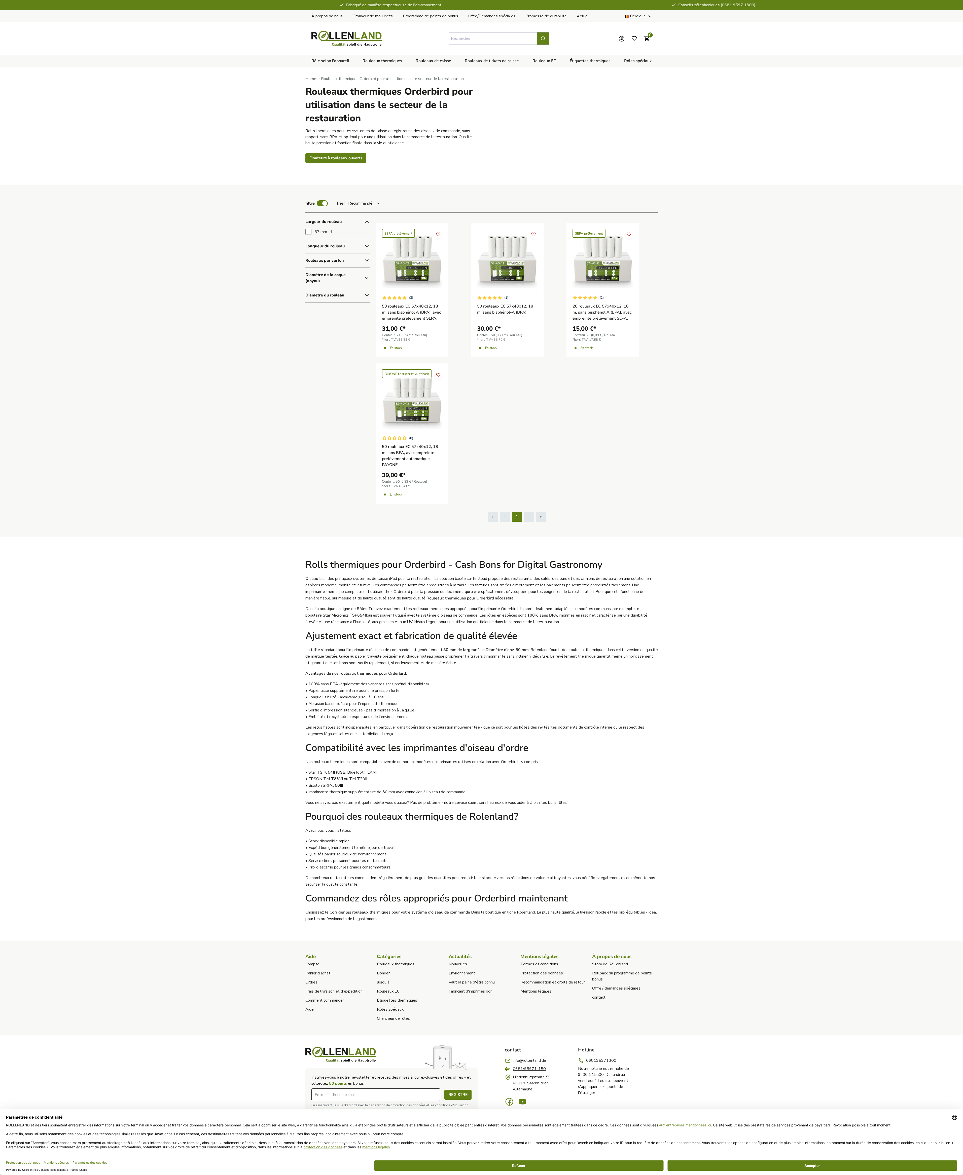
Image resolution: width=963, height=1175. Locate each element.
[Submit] (543, 38)
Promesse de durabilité (546, 16)
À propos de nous (327, 16)
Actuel (583, 16)
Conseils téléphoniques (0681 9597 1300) (485, 5)
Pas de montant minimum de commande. (808, 5)
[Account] (622, 38)
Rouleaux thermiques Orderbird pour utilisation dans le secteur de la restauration (392, 79)
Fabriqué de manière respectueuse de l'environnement (162, 5)
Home (310, 79)
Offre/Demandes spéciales (491, 16)
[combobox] (499, 38)
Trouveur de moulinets (373, 16)
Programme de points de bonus (430, 16)
